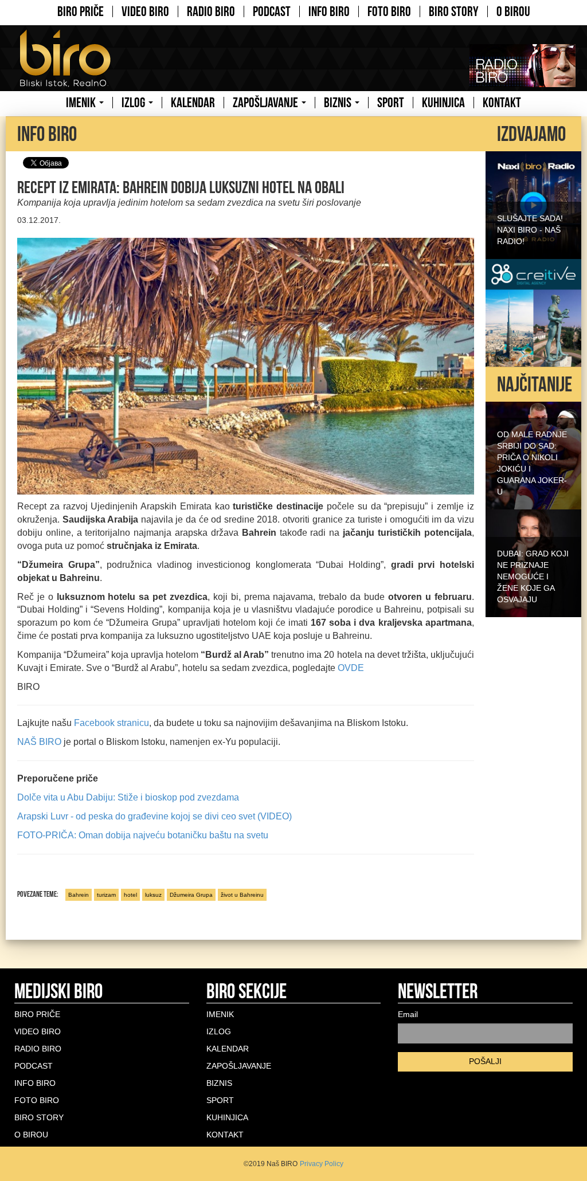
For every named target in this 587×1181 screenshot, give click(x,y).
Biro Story (454, 11)
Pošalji (485, 1061)
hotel (130, 895)
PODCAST (272, 11)
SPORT (390, 102)
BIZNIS (339, 102)
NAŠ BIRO (39, 742)
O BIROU (513, 11)
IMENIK (82, 102)
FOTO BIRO (389, 11)
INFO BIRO (329, 11)
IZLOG (134, 102)
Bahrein (78, 895)
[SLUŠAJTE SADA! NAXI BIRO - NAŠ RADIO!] (533, 204)
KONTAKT (502, 102)
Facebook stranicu (111, 723)
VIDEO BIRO (145, 11)
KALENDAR (193, 102)
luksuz (153, 895)
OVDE (351, 668)
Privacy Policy (321, 1164)
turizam (106, 895)
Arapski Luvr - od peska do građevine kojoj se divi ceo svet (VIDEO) (154, 816)
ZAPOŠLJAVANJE (266, 102)
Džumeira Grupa (191, 895)
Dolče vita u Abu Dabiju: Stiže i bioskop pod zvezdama (128, 797)
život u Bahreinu (242, 895)
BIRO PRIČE (80, 11)
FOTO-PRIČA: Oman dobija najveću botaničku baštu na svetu (142, 835)
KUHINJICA (443, 102)
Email (408, 1014)
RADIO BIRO (211, 11)
